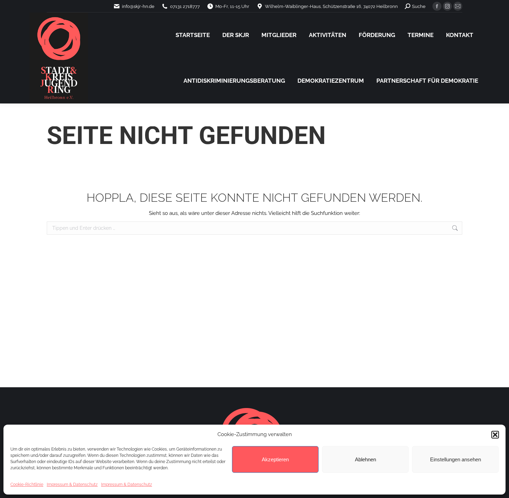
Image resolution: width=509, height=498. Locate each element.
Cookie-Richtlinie (26, 484)
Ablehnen (365, 459)
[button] (495, 434)
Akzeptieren (275, 459)
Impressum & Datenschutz (72, 484)
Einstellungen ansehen (455, 459)
